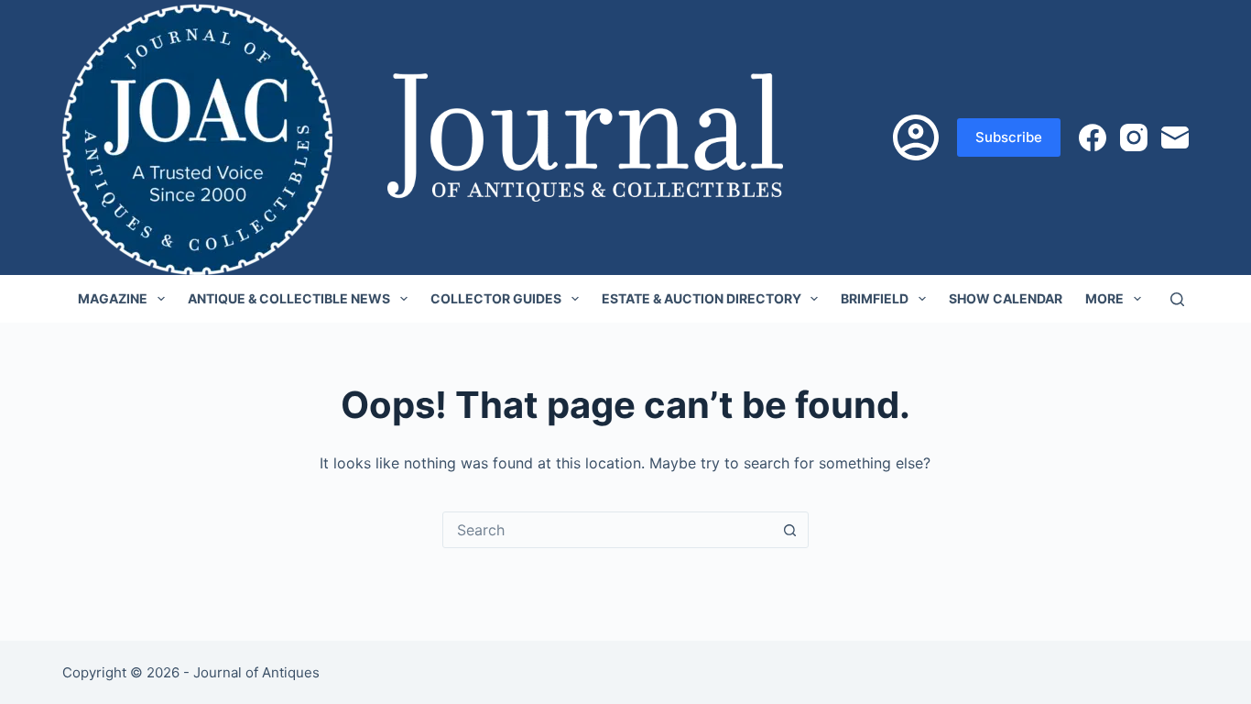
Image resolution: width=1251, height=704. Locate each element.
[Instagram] (1134, 137)
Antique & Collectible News (289, 298)
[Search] (1177, 299)
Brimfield (874, 298)
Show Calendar (1005, 298)
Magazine (112, 298)
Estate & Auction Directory (701, 298)
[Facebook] (1092, 137)
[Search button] (790, 529)
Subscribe (1008, 137)
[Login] (916, 137)
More (1104, 298)
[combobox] (608, 530)
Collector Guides (495, 298)
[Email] (1175, 137)
